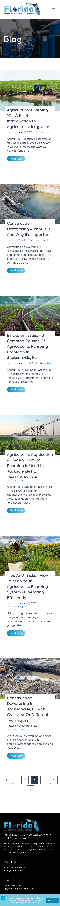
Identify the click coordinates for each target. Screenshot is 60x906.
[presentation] (30, 90)
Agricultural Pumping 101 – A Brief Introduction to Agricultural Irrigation (28, 118)
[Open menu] (53, 9)
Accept (53, 900)
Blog (47, 132)
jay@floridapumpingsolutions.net (19, 888)
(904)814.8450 (17, 885)
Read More (17, 159)
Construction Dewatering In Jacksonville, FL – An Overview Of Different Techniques (27, 709)
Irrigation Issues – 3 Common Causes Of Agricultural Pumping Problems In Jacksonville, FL (27, 346)
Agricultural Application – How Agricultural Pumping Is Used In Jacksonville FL (30, 463)
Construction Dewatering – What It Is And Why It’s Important (29, 229)
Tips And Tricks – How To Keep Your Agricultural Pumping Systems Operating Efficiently (27, 586)
